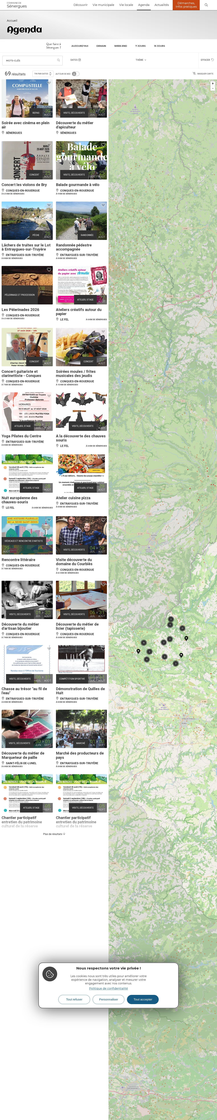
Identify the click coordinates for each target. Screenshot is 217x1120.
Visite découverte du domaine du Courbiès (74, 562)
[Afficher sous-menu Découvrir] (89, 5)
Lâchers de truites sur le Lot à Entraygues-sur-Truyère (26, 247)
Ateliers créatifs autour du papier (79, 311)
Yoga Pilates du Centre (21, 436)
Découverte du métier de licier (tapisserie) (77, 626)
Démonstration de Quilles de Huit (80, 691)
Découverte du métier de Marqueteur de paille (23, 755)
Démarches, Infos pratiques (186, 4)
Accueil (12, 20)
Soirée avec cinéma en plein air (25, 125)
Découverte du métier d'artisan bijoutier (20, 626)
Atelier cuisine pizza (73, 498)
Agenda (143, 5)
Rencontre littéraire (18, 560)
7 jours (140, 46)
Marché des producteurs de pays (80, 755)
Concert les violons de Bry (24, 185)
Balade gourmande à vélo (77, 185)
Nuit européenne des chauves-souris (19, 500)
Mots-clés (13, 60)
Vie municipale (103, 5)
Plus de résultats (53, 834)
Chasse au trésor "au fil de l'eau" (24, 691)
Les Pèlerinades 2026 (20, 309)
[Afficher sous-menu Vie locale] (134, 5)
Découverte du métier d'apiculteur (74, 125)
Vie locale (126, 5)
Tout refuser (74, 999)
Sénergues (17, 5)
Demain (101, 46)
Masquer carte (205, 74)
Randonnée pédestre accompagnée (74, 247)
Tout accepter (143, 999)
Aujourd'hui (79, 46)
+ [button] (213, 84)
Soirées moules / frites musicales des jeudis (76, 373)
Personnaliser (108, 999)
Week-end (120, 46)
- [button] (213, 88)
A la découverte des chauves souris (81, 438)
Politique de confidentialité (108, 988)
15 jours (159, 46)
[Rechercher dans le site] (206, 5)
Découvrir (81, 5)
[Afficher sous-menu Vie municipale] (115, 5)
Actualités (162, 5)
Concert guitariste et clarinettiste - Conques (21, 373)
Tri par (41, 74)
